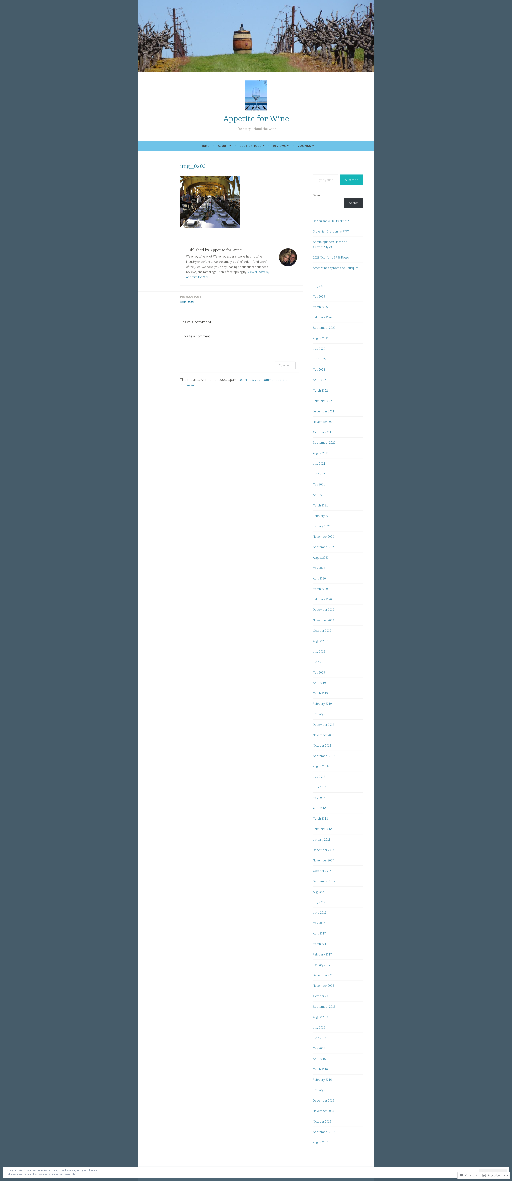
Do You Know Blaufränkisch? (331, 221)
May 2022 (319, 369)
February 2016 (322, 1080)
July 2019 (319, 651)
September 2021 (324, 442)
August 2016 (321, 1017)
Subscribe (351, 180)
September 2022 (324, 328)
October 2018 (322, 745)
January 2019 (321, 714)
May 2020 (319, 568)
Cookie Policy (70, 1173)
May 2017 (319, 923)
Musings (304, 146)
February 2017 (322, 954)
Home (205, 146)
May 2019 (319, 672)
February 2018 (322, 829)
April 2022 (319, 380)
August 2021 (321, 453)
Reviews (279, 146)
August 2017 (321, 892)
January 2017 (321, 965)
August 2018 (321, 766)
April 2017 (319, 933)
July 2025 (319, 286)
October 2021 (322, 432)
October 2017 (322, 871)
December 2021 (323, 411)
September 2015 (324, 1132)
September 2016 (324, 1007)
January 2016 (321, 1090)
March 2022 (320, 390)
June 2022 (319, 359)
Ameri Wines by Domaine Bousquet (335, 268)
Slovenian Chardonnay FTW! (331, 231)
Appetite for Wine (256, 119)
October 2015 (322, 1121)
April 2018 (319, 808)
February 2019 (322, 704)
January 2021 (321, 526)
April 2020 (319, 578)
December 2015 (323, 1100)
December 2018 (323, 725)
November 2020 (323, 536)
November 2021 (323, 422)
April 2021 (319, 495)
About (223, 146)
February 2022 (322, 401)
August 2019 (321, 641)
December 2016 (323, 975)
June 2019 (319, 662)
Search (317, 195)
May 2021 (319, 484)
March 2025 (320, 307)
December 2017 (323, 850)
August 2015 (321, 1142)
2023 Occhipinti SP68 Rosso (331, 257)
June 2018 (319, 787)
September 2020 (324, 547)
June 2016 (319, 1038)
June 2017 (319, 912)
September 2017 (324, 881)
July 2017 (319, 902)
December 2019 (323, 610)
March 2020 (320, 589)
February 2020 (322, 599)
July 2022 (319, 349)
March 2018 (320, 818)
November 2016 (323, 985)
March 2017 (320, 944)
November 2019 (323, 620)
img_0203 (190, 299)
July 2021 (319, 463)
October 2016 (322, 996)
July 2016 (319, 1027)
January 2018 (321, 839)
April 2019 (319, 683)
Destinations (250, 146)
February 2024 (322, 317)
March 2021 (320, 505)
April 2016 (319, 1059)
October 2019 (322, 631)
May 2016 (319, 1048)
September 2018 (324, 756)
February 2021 (322, 516)
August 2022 (321, 338)
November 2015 (323, 1111)
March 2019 (320, 693)
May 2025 (319, 296)
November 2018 (323, 735)
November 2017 (323, 860)
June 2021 (319, 474)
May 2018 (319, 798)
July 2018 (319, 777)
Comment (285, 365)
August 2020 (321, 557)
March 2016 (320, 1069)
